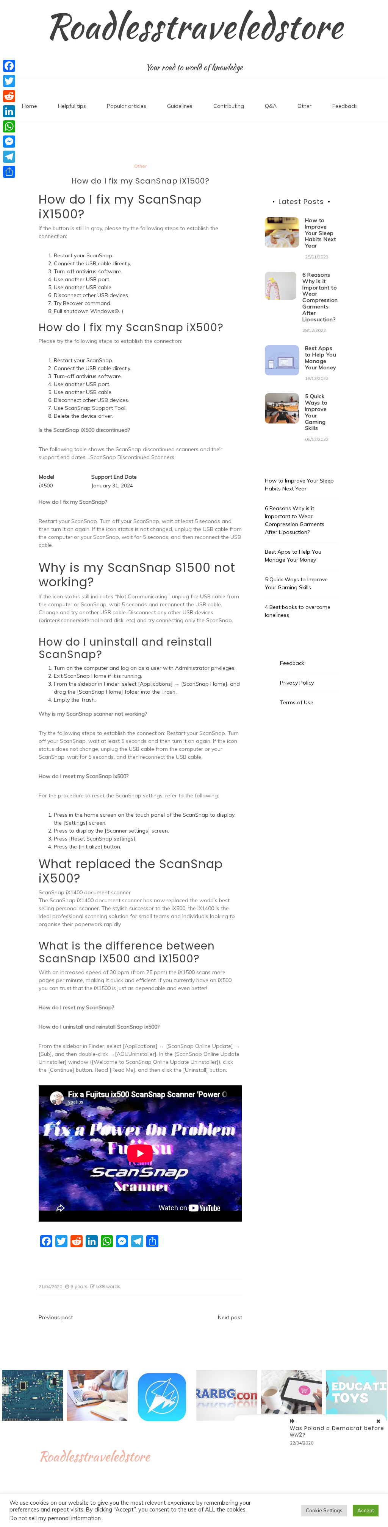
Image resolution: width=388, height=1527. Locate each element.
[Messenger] (9, 141)
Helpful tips (72, 106)
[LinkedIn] (9, 111)
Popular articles (126, 106)
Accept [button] (365, 1510)
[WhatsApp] (9, 126)
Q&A (271, 106)
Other (304, 106)
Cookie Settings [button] (324, 1510)
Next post (230, 1317)
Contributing (228, 106)
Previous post (56, 1317)
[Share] (9, 171)
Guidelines (179, 106)
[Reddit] (9, 96)
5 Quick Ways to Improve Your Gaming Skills (316, 412)
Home (29, 106)
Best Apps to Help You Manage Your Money (320, 357)
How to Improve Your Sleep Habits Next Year (320, 233)
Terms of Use (296, 702)
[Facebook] (9, 65)
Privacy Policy (297, 682)
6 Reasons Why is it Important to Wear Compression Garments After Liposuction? (320, 297)
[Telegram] (9, 156)
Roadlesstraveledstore (194, 26)
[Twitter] (9, 81)
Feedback (344, 106)
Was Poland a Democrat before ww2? (337, 1431)
